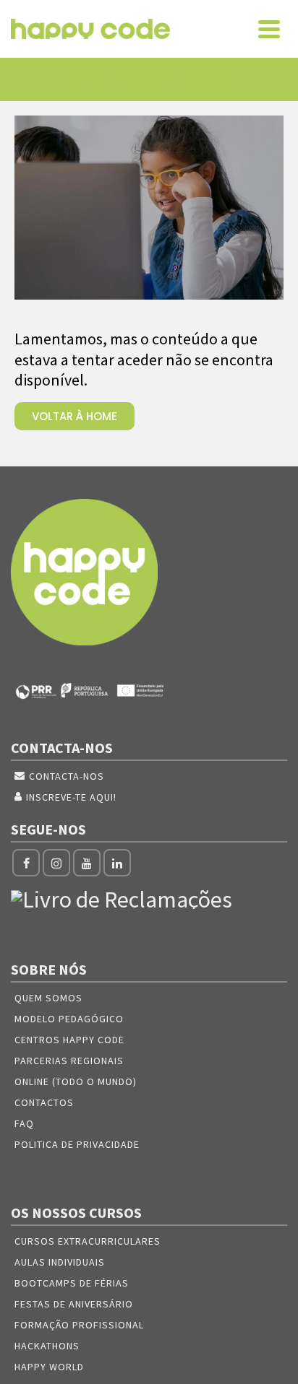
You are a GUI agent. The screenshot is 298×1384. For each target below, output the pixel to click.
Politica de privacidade (77, 1144)
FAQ (24, 1123)
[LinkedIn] (117, 862)
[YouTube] (87, 862)
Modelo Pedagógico (69, 1018)
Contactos (44, 1102)
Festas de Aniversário (73, 1303)
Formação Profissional (79, 1324)
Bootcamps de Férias (71, 1282)
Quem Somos (48, 997)
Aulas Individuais (59, 1261)
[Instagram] (56, 862)
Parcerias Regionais (69, 1060)
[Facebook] (26, 862)
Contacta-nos (66, 776)
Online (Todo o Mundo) (75, 1081)
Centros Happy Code (69, 1039)
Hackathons (47, 1345)
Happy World (49, 1366)
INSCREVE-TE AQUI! (71, 797)
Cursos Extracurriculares (87, 1241)
